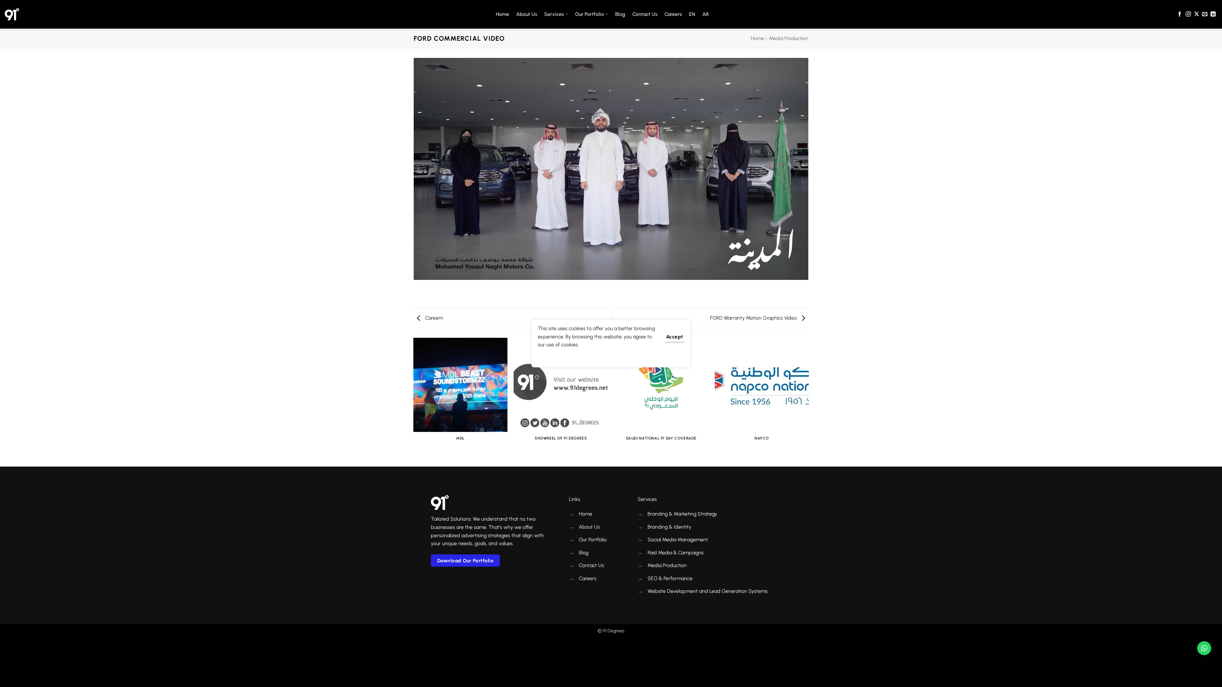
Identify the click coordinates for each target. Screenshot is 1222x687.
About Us (526, 14)
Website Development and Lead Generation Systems (708, 591)
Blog (620, 14)
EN (692, 14)
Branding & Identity (669, 527)
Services (554, 14)
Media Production (788, 38)
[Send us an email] (1204, 14)
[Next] (808, 401)
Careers (673, 14)
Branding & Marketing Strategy (682, 514)
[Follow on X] (1196, 14)
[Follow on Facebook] (1179, 14)
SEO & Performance (670, 578)
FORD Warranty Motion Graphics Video (754, 318)
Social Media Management (678, 540)
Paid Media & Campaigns (676, 553)
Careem (433, 318)
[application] (611, 169)
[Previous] (413, 401)
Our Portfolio (589, 14)
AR (705, 14)
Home (502, 14)
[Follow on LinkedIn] (1213, 14)
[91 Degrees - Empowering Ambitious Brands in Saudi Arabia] (12, 14)
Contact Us (644, 14)
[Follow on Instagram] (1188, 14)
